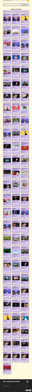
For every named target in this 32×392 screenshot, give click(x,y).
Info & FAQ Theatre (24, 4)
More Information (7, 24)
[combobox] (16, 10)
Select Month (4, 12)
